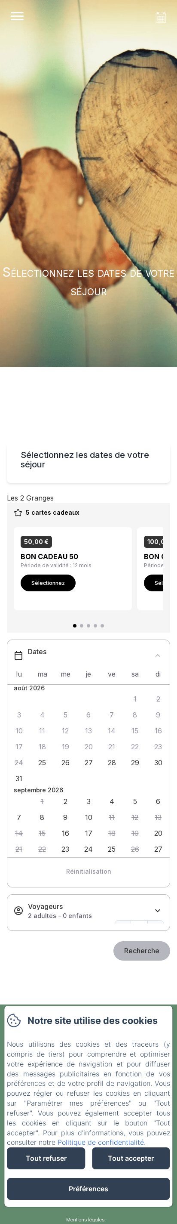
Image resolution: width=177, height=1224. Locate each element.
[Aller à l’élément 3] (88, 625)
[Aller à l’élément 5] (102, 625)
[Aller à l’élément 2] (81, 625)
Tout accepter (131, 1158)
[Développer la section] (158, 911)
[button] (134, 699)
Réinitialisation (88, 871)
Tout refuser (46, 1158)
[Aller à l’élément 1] (74, 625)
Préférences (88, 1188)
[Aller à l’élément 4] (95, 625)
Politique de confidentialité (101, 1142)
